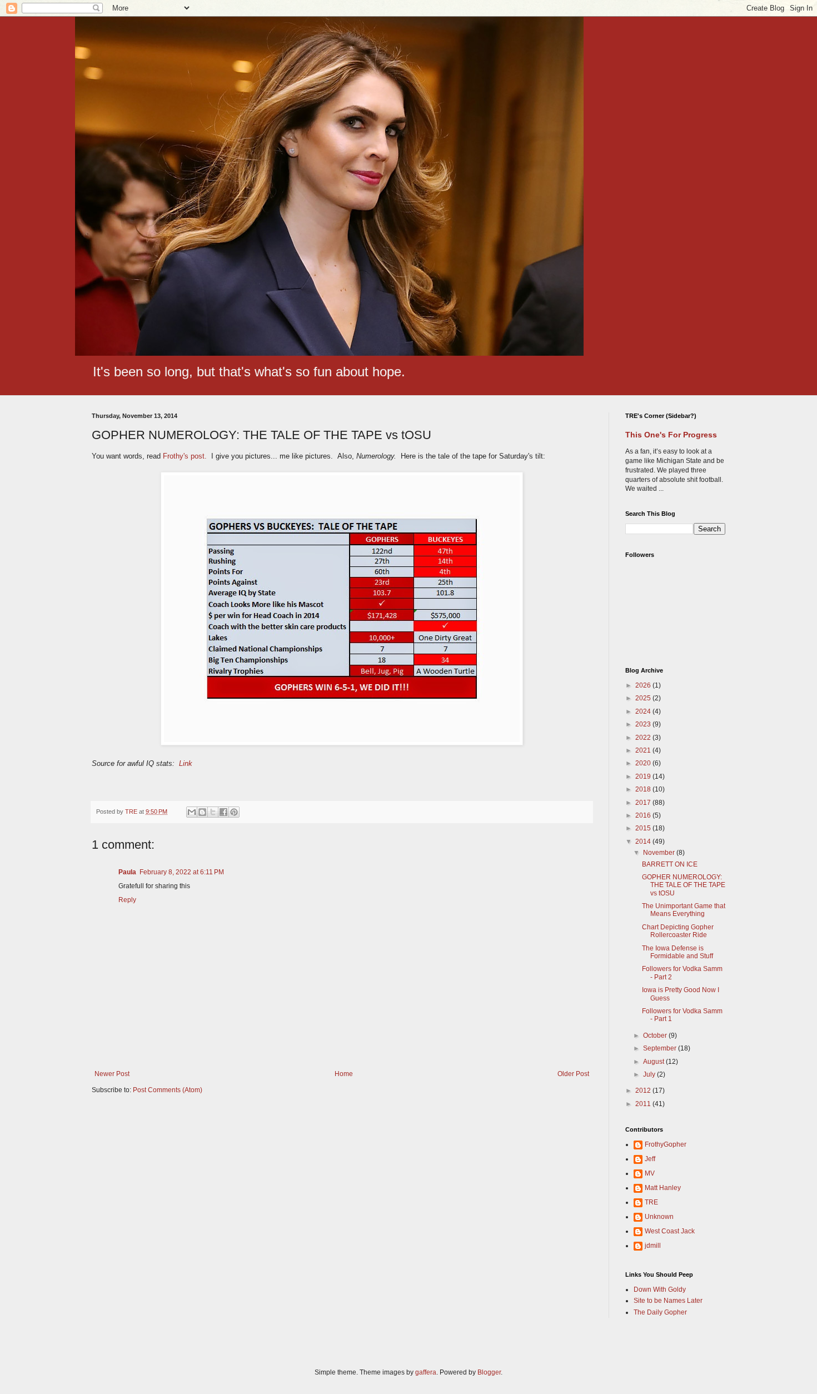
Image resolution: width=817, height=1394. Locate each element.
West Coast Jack (670, 1231)
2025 (643, 698)
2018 (643, 789)
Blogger (489, 1372)
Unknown (659, 1217)
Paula (127, 872)
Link (185, 763)
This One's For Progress (671, 434)
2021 (643, 750)
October (656, 1035)
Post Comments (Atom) (167, 1090)
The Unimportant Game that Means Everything (683, 910)
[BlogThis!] (202, 812)
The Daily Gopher (660, 1312)
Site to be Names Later (668, 1301)
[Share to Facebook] (223, 812)
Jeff (650, 1159)
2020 (643, 763)
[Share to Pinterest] (234, 812)
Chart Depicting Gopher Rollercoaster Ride (678, 931)
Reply (127, 900)
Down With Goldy (660, 1289)
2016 (643, 815)
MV (650, 1173)
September (660, 1048)
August (654, 1062)
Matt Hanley (663, 1188)
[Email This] (191, 812)
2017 (643, 802)
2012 (643, 1090)
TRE (651, 1202)
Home (344, 1074)
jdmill (653, 1245)
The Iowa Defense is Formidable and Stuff (677, 952)
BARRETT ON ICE (670, 864)
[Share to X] (212, 812)
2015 (643, 828)
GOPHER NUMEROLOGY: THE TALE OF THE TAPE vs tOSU (683, 885)
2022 (643, 737)
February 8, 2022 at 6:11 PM (182, 872)
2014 (643, 841)
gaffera (425, 1372)
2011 (643, 1104)
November (659, 853)
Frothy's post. (185, 456)
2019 (643, 776)
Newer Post (111, 1074)
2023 (643, 724)
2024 (643, 711)
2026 (643, 685)
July (650, 1074)
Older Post (573, 1074)
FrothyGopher (665, 1144)
